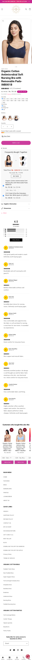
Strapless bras (7, 584)
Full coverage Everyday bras (11, 580)
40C (27, 100)
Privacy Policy (7, 554)
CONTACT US (7, 523)
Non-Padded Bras (8, 573)
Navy (4, 106)
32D (12, 98)
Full (4, 109)
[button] (2, 9)
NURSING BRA (7, 488)
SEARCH (5, 511)
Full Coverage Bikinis (9, 615)
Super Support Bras (9, 577)
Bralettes (6, 592)
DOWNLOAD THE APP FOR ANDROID (13, 546)
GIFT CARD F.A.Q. (8, 534)
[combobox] (11, 190)
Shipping (9, 94)
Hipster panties (7, 623)
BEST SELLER (7, 538)
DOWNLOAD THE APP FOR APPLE (13, 550)
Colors (3, 113)
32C (8, 98)
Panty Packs (7, 630)
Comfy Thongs (7, 619)
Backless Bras (7, 588)
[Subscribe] (27, 643)
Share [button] (5, 213)
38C (15, 100)
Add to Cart (7, 462)
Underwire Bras (7, 596)
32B (4, 98)
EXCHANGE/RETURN (9, 531)
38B (12, 100)
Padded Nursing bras (9, 604)
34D (23, 98)
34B (15, 98)
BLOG (5, 542)
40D (4, 102)
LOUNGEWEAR (7, 496)
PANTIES (5, 492)
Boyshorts (6, 626)
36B (27, 98)
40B (23, 100)
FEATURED (6, 481)
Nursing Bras (7, 600)
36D (8, 100)
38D (19, 100)
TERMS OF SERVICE (9, 558)
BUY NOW (16, 176)
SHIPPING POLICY (8, 515)
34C (19, 98)
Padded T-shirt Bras (9, 569)
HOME (5, 477)
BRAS (5, 485)
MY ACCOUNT (7, 527)
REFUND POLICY (8, 519)
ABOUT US (6, 500)
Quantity (3, 123)
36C (4, 100)
